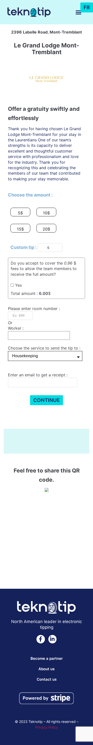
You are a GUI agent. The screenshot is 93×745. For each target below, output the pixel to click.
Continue (46, 400)
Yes (18, 285)
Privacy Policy (46, 727)
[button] (78, 12)
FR (87, 7)
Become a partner (47, 658)
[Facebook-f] (40, 639)
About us (46, 669)
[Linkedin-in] (52, 639)
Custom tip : (23, 247)
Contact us (47, 679)
